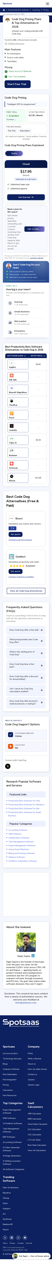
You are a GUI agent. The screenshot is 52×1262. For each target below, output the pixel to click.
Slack (5, 1203)
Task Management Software (21, 841)
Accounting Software (17, 830)
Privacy (12, 1243)
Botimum (13, 455)
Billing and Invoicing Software (21, 853)
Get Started (24, 197)
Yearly (14, 153)
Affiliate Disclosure (16, 43)
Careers (31, 1079)
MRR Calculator (34, 1119)
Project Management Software (21, 845)
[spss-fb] (25, 1237)
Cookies (20, 1243)
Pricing (6, 1085)
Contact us (32, 1074)
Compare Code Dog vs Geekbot (21, 577)
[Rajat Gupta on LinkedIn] (33, 956)
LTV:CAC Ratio (34, 1140)
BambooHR (8, 1224)
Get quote (15, 534)
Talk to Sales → (34, 229)
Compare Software (11, 1069)
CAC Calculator (34, 1134)
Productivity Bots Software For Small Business (24, 814)
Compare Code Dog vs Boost (20, 540)
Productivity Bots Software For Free (24, 800)
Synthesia (7, 1219)
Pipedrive (7, 1193)
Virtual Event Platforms (18, 849)
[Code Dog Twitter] (7, 766)
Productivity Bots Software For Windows (26, 804)
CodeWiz (13, 430)
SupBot (12, 367)
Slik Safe (13, 380)
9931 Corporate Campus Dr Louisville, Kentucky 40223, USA (15, 1248)
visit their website (36, 258)
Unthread (13, 468)
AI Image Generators (12, 1155)
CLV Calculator (34, 1129)
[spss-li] (11, 1237)
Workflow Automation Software (22, 861)
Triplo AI (13, 443)
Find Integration (10, 1079)
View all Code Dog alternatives (26, 590)
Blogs (5, 1064)
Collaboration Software (18, 837)
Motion (12, 481)
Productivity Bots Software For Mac (24, 808)
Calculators (8, 1090)
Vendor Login (33, 1085)
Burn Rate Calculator (37, 1145)
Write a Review (34, 1058)
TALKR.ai (13, 405)
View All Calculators (37, 1150)
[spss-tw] (5, 1237)
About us (32, 1064)
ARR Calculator (34, 1113)
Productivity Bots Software (18, 10)
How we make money (37, 1069)
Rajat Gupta (23, 956)
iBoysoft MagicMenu (18, 392)
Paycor (6, 1229)
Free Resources (10, 1095)
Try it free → (11, 119)
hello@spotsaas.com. (26, 1002)
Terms (5, 1243)
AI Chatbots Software (12, 1123)
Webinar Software (16, 857)
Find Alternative (10, 1074)
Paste (11, 418)
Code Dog (36, 10)
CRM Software (14, 834)
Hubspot (6, 1208)
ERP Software (9, 1137)
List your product (10, 1053)
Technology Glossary (12, 1058)
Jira (4, 1214)
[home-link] (4, 10)
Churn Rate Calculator (37, 1124)
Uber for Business (11, 1187)
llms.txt (29, 1243)
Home (30, 1053)
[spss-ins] (18, 1237)
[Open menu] (47, 3)
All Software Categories (13, 1169)
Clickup (6, 1198)
